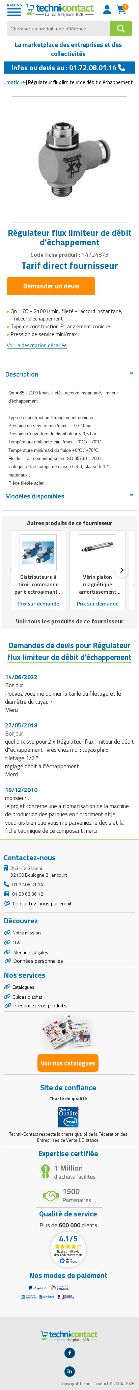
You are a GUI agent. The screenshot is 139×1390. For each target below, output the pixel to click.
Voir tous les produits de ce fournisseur (69, 621)
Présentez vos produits (40, 1005)
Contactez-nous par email (41, 903)
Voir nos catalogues (68, 1063)
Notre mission (26, 932)
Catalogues (23, 986)
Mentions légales (30, 952)
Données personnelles (38, 960)
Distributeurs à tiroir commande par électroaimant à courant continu (38, 588)
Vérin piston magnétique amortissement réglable (97, 588)
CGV (16, 942)
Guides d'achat (27, 996)
